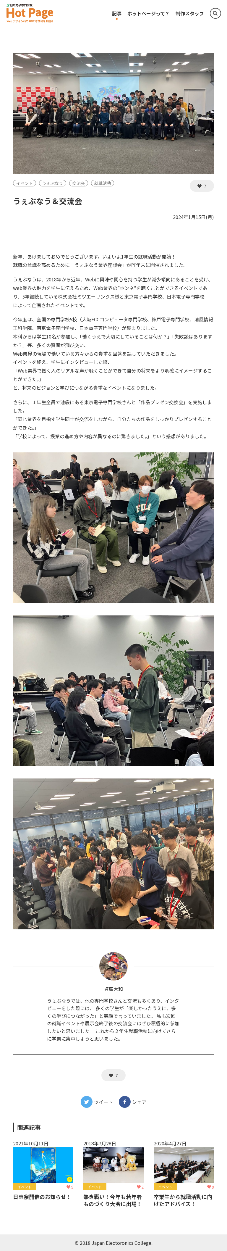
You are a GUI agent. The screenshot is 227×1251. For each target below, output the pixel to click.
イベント (24, 183)
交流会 (78, 183)
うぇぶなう (52, 183)
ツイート (103, 1101)
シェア (139, 1101)
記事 (116, 13)
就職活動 (102, 183)
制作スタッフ (190, 13)
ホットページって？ (148, 13)
